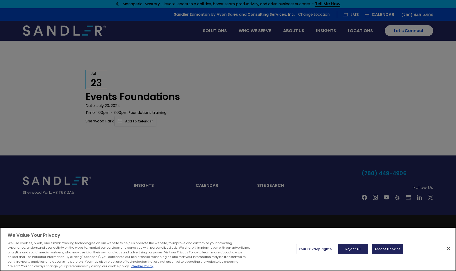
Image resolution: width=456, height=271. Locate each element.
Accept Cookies (387, 249)
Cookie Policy (142, 266)
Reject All (353, 249)
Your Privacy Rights (315, 249)
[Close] (448, 248)
